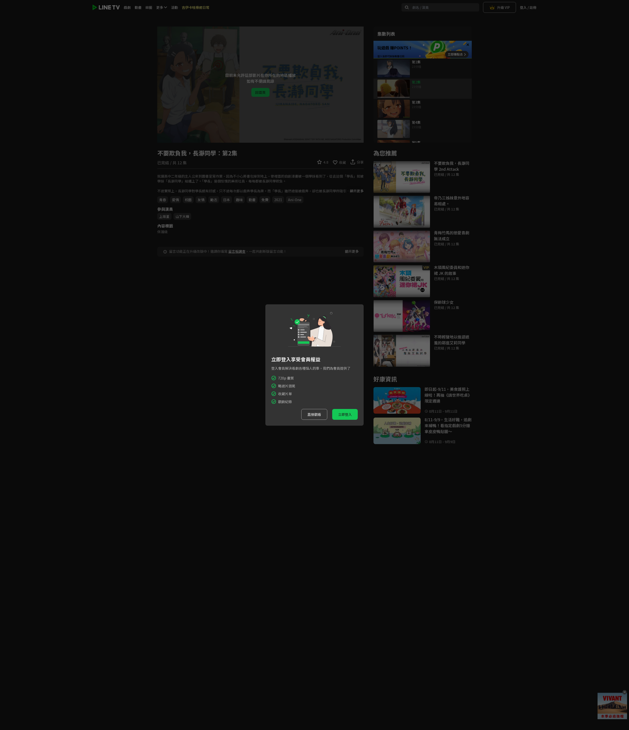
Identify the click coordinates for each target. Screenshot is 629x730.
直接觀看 (314, 414)
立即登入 (345, 414)
